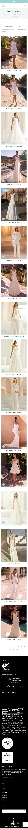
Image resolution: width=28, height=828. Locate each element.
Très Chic (24, 732)
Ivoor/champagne (11, 718)
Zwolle (9, 774)
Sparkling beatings (9, 730)
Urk (20, 772)
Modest (8, 723)
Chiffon (20, 713)
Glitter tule (16, 714)
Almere (7, 772)
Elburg (3, 772)
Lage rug (14, 720)
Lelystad (12, 772)
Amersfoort (7, 771)
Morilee (20, 723)
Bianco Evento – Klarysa (14, 222)
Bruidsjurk (15, 713)
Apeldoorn (14, 771)
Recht (17, 727)
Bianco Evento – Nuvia (14, 640)
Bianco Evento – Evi (14, 71)
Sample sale (22, 727)
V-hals (8, 734)
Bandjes (21, 709)
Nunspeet (20, 771)
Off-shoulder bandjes (10, 725)
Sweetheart (6, 732)
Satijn (3, 729)
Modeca (4, 723)
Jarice (3, 720)
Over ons (4, 781)
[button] (3, 67)
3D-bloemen (4, 709)
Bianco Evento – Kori (14, 260)
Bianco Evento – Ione (14, 184)
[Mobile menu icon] (24, 5)
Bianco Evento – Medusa (14, 526)
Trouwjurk (16, 732)
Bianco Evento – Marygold (14, 488)
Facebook (4, 797)
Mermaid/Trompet (16, 722)
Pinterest (4, 800)
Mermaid (9, 722)
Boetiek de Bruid (11, 711)
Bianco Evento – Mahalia (14, 374)
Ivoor (4, 718)
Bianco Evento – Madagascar (14, 336)
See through (8, 729)
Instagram (4, 795)
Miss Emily (22, 722)
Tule (3, 734)
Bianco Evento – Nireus (14, 602)
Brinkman (10, 713)
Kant (7, 720)
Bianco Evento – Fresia (14, 108)
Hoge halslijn (18, 716)
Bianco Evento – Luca (14, 298)
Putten (17, 772)
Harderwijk (7, 716)
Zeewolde (4, 774)
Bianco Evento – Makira (14, 412)
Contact (4, 788)
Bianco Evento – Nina (14, 564)
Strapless (23, 730)
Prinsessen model (9, 727)
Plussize (18, 725)
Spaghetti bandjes (16, 729)
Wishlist (13, 1)
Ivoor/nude (19, 718)
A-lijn (10, 708)
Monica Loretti (14, 723)
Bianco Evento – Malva (14, 450)
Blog (3, 783)
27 (13, 649)
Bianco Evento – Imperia (14, 146)
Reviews (4, 786)
